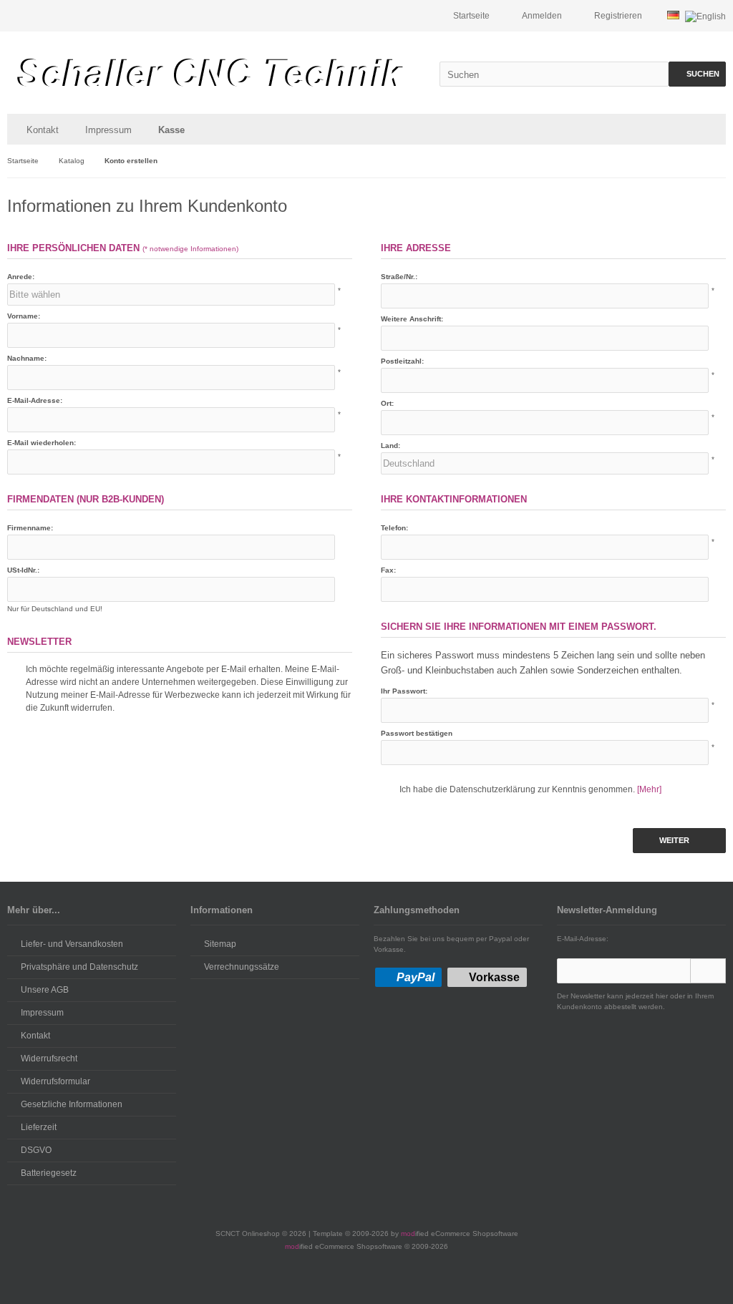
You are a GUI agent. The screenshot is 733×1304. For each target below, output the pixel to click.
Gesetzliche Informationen (71, 1104)
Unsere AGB (45, 990)
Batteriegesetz (49, 1173)
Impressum (108, 130)
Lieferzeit (39, 1127)
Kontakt (42, 130)
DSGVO (36, 1150)
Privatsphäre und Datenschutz (79, 967)
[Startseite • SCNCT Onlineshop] (210, 72)
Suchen (697, 74)
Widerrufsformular (55, 1081)
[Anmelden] (708, 971)
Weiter (679, 840)
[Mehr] (649, 789)
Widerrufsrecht (49, 1059)
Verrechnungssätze (241, 967)
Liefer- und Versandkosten (72, 944)
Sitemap (220, 944)
